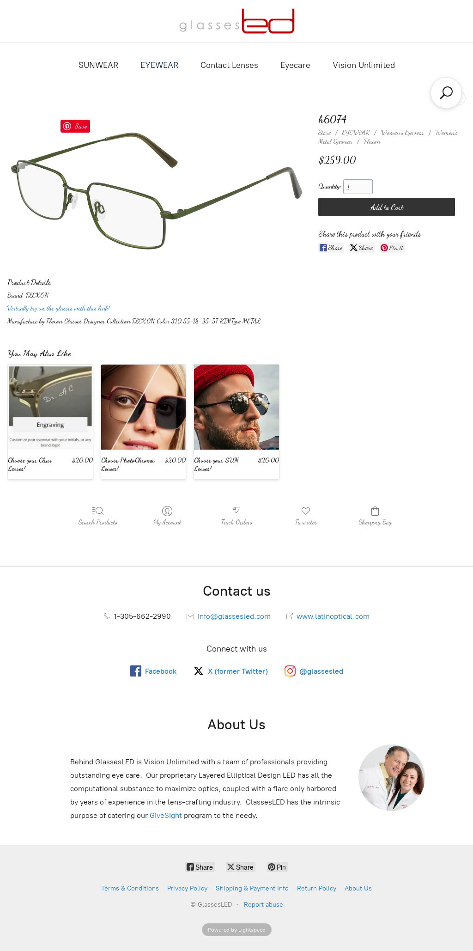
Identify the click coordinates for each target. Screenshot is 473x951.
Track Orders (236, 522)
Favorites (306, 522)
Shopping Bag (375, 522)
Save (80, 126)
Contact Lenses (229, 65)
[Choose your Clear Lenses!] (50, 407)
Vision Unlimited (364, 65)
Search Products (98, 522)
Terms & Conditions (130, 888)
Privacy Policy (187, 888)
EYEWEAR (159, 65)
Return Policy (316, 888)
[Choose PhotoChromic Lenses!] (143, 407)
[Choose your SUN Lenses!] (236, 407)
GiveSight (166, 815)
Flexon (372, 141)
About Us (358, 888)
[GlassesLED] (236, 21)
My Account (167, 522)
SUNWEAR (98, 65)
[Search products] (446, 93)
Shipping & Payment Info (252, 888)
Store (324, 132)
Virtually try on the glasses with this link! (58, 308)
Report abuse (263, 904)
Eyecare (295, 65)
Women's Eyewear (402, 132)
